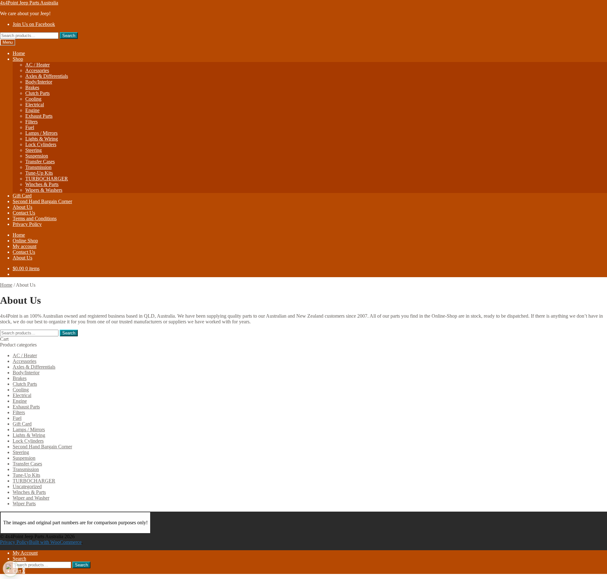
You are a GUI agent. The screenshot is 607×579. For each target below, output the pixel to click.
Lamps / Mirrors (41, 133)
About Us (22, 207)
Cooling (33, 99)
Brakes (32, 87)
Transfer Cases (40, 161)
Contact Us (24, 212)
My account (24, 246)
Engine (32, 110)
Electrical (34, 104)
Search (68, 35)
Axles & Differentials (46, 76)
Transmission (38, 167)
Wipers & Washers (43, 190)
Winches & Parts (41, 184)
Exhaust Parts (38, 116)
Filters (31, 121)
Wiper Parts (24, 503)
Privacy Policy (27, 224)
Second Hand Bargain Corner (42, 201)
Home (19, 53)
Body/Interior (38, 81)
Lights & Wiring (41, 138)
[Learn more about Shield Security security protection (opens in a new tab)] (10, 568)
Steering (33, 150)
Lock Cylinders (40, 144)
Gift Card (22, 195)
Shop (18, 59)
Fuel (29, 127)
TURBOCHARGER (46, 178)
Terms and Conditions (35, 218)
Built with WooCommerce (55, 542)
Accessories (37, 70)
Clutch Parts (37, 93)
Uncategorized (27, 486)
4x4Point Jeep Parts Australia (29, 2)
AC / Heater (37, 64)
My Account (25, 553)
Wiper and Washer (31, 498)
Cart (19, 571)
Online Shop (25, 240)
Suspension (36, 156)
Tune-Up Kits (39, 173)
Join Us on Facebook (34, 24)
